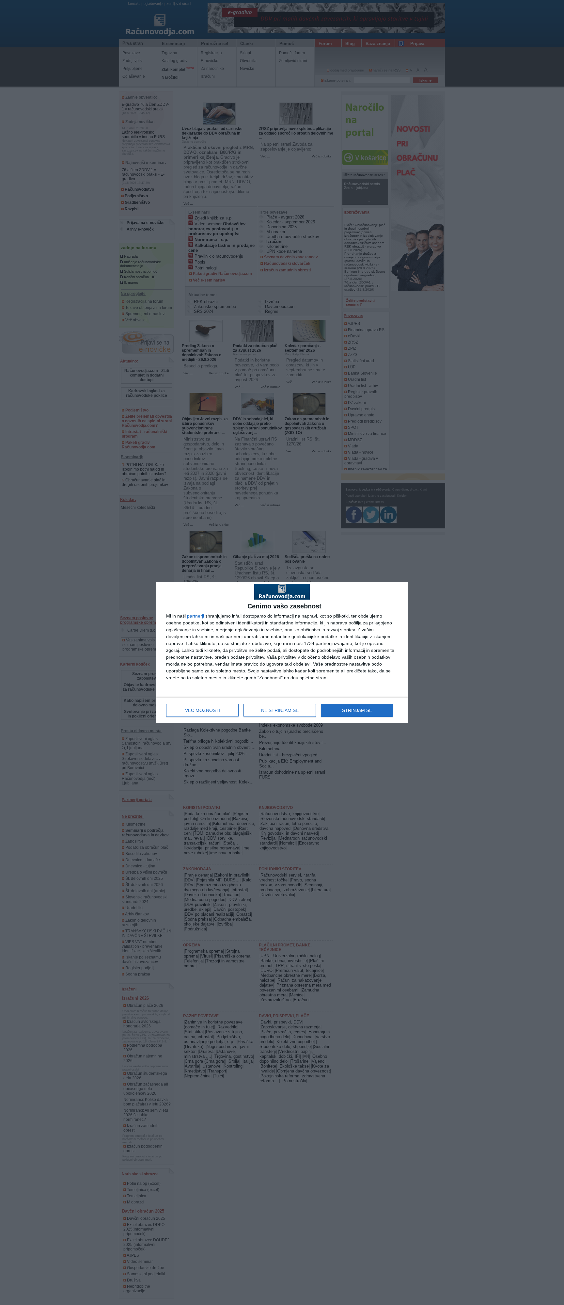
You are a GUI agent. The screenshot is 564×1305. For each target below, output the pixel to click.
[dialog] (282, 652)
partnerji (195, 616)
